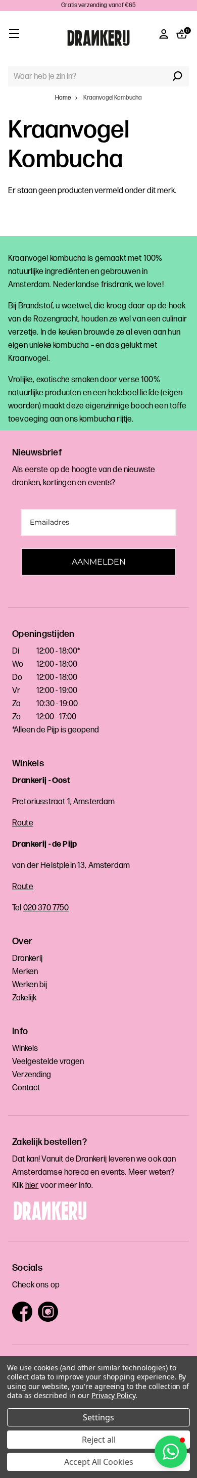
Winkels (25, 1048)
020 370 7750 (46, 908)
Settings (98, 1417)
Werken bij (29, 985)
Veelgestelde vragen (48, 1062)
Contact (26, 1088)
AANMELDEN (99, 562)
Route (22, 823)
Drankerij (27, 958)
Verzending (31, 1075)
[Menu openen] (14, 33)
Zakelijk (24, 998)
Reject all (99, 1439)
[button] (171, 1452)
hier (32, 1185)
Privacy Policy (113, 1395)
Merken (25, 972)
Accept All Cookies (98, 1461)
